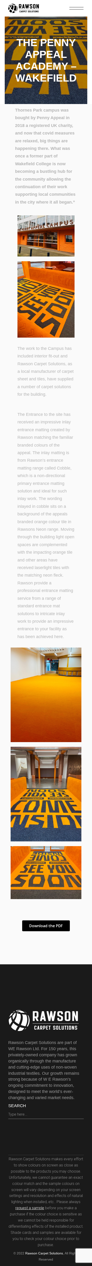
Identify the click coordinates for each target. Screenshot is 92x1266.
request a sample (29, 1208)
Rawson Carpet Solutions (44, 1253)
